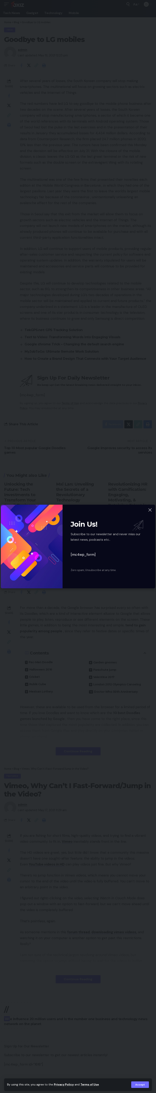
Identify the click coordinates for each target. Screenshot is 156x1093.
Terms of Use (89, 1084)
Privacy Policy (64, 1084)
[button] (140, 1084)
